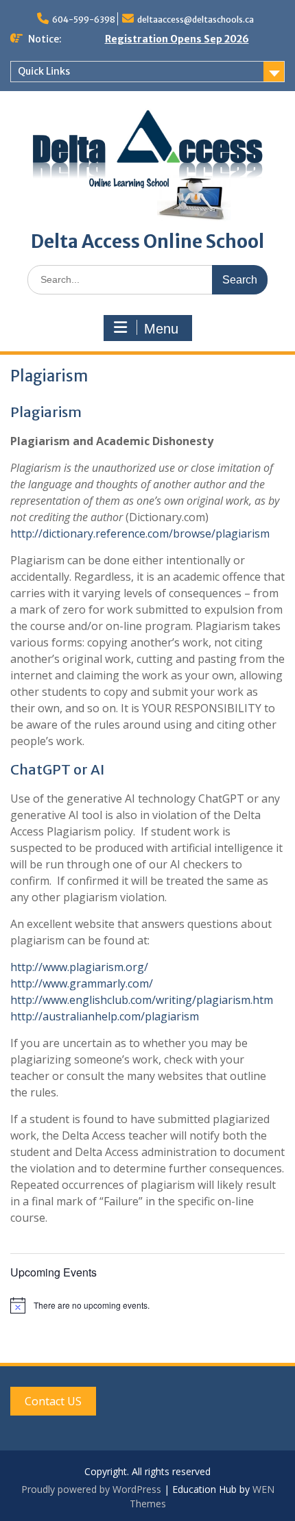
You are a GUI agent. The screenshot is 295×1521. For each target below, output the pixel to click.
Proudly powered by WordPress (91, 1489)
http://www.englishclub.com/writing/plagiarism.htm (141, 999)
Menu (161, 328)
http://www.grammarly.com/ (81, 983)
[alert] (147, 1305)
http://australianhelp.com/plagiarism (104, 1016)
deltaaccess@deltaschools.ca (195, 19)
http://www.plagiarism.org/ (79, 967)
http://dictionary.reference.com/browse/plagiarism (140, 533)
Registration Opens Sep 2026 (177, 39)
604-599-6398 (83, 19)
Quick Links (44, 71)
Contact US (53, 1401)
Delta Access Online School (147, 241)
